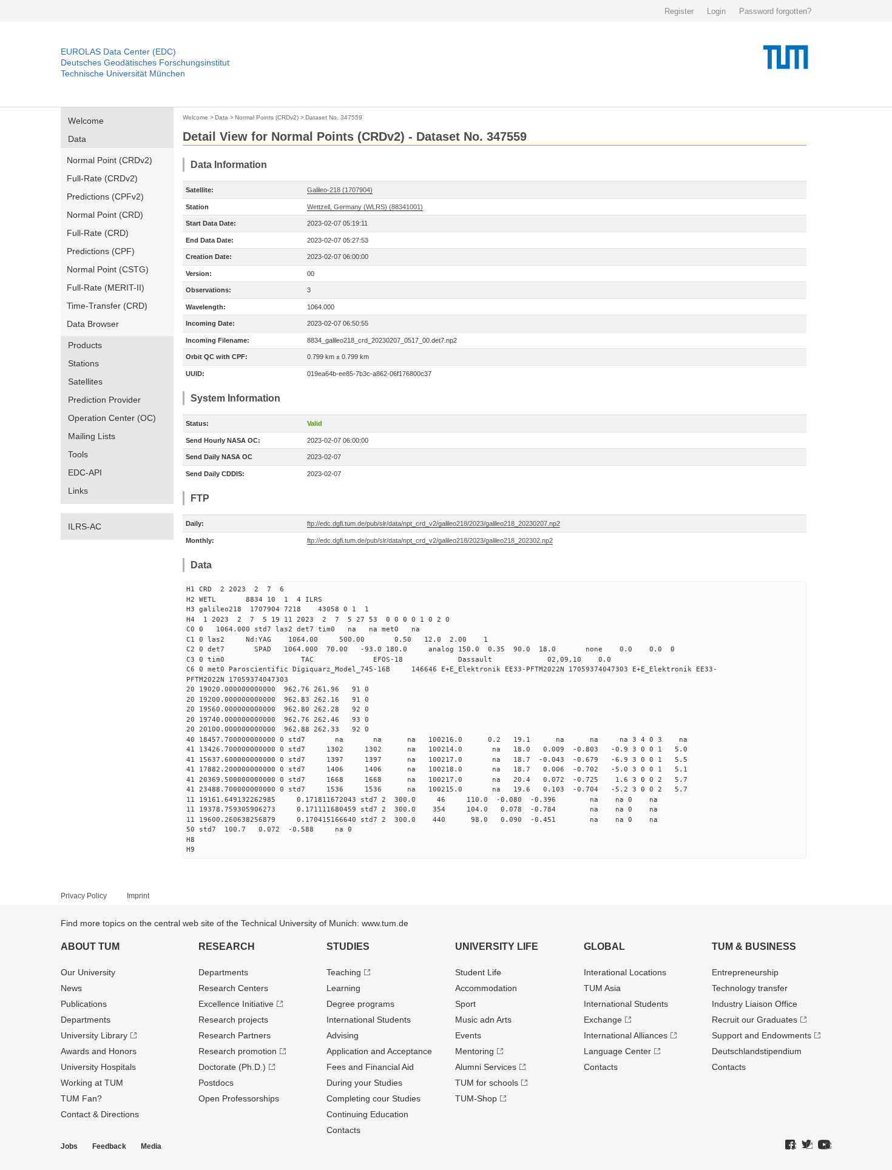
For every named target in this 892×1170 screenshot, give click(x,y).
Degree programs (360, 1004)
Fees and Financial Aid (370, 1067)
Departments (85, 1019)
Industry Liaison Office (754, 1004)
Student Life (478, 972)
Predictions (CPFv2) (105, 196)
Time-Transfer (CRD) (107, 306)
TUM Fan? (81, 1098)
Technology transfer (750, 988)
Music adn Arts (483, 1019)
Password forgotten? (775, 11)
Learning (343, 988)
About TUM (90, 946)
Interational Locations (625, 972)
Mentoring (474, 1051)
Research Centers (233, 988)
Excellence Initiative (236, 1004)
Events (468, 1035)
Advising (342, 1035)
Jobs (69, 1146)
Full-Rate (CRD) (98, 233)
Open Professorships (238, 1098)
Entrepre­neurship (745, 972)
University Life (496, 946)
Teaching (343, 972)
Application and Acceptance (379, 1051)
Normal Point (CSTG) (108, 269)
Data (77, 139)
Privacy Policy (84, 896)
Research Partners (234, 1035)
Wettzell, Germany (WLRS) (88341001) (365, 206)
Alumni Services (485, 1067)
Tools (78, 454)
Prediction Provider (104, 400)
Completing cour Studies (373, 1098)
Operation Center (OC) (112, 418)
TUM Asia (602, 988)
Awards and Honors (99, 1051)
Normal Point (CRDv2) (109, 160)
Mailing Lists (91, 436)
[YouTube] (824, 1145)
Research (226, 946)
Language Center (617, 1051)
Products (85, 345)
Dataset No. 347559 (333, 117)
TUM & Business (754, 946)
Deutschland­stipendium (757, 1051)
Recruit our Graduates (754, 1019)
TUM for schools (486, 1083)
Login (716, 11)
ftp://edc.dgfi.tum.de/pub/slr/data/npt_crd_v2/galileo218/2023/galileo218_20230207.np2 (433, 523)
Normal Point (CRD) (105, 215)
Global (604, 946)
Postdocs (216, 1083)
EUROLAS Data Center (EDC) (118, 51)
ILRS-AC (84, 526)
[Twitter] (807, 1145)
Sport (465, 1004)
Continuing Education (367, 1114)
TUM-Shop (476, 1098)
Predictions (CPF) (101, 251)
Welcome (86, 121)
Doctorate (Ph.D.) (232, 1067)
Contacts (343, 1130)
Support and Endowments (761, 1035)
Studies (348, 946)
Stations (83, 363)
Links (78, 491)
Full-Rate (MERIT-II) (105, 287)
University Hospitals (98, 1067)
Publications (84, 1004)
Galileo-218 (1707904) (340, 189)
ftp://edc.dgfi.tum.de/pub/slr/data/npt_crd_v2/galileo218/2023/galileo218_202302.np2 (430, 540)
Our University (88, 972)
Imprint (138, 896)
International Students (368, 1019)
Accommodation (486, 988)
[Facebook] (790, 1145)
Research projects (233, 1019)
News (71, 988)
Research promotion (237, 1051)
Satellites (85, 381)
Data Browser (93, 324)
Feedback (109, 1146)
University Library (94, 1035)
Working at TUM (92, 1083)
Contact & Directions (100, 1114)
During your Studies (364, 1083)
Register (679, 11)
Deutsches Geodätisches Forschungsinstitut (145, 62)
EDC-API (85, 472)
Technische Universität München (123, 73)
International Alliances (625, 1035)
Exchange (603, 1019)
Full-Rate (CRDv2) (102, 178)
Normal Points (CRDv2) (267, 117)
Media (151, 1146)
